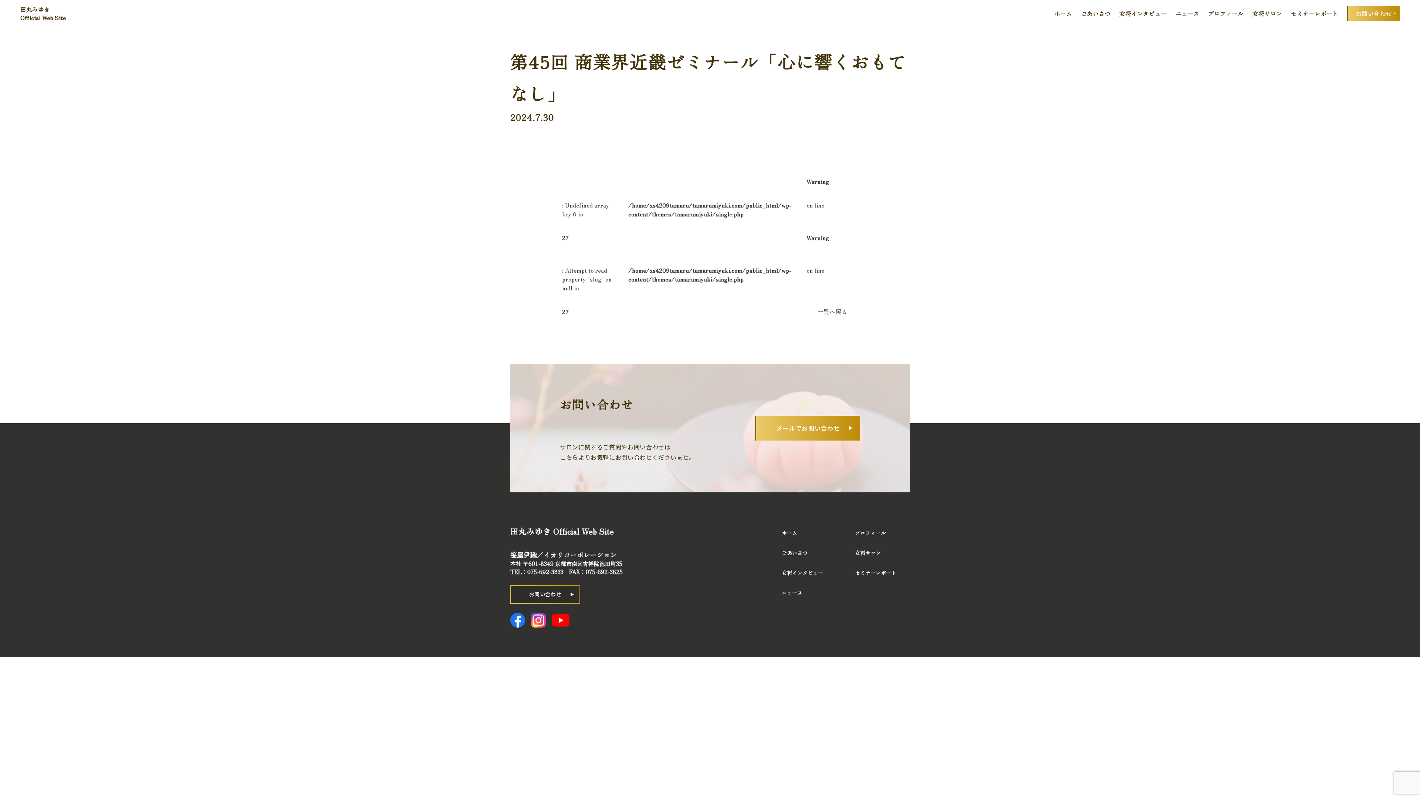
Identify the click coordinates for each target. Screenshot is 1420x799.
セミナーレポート (1314, 13)
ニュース (1187, 13)
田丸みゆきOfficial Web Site (43, 13)
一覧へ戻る (832, 311)
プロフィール (1226, 13)
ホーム (1063, 13)
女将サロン (1267, 13)
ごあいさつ (1095, 13)
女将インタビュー (1143, 13)
